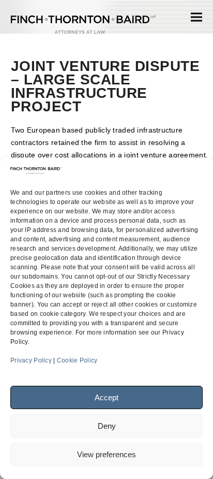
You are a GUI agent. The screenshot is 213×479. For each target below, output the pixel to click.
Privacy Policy (31, 360)
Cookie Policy (77, 360)
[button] (196, 16)
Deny (107, 426)
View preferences (106, 454)
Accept (106, 397)
